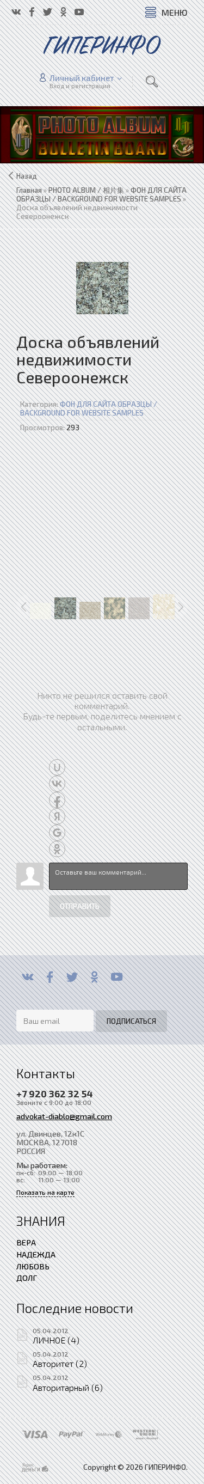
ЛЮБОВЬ (33, 1266)
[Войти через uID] (57, 767)
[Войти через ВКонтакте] (57, 783)
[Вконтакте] (27, 977)
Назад (26, 176)
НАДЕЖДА (35, 1254)
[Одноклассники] (94, 977)
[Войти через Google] (57, 833)
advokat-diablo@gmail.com (64, 1116)
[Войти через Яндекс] (57, 816)
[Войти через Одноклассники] (57, 849)
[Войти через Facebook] (57, 800)
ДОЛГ (26, 1278)
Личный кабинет (82, 78)
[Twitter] (72, 977)
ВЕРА (26, 1242)
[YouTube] (117, 977)
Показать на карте (45, 1192)
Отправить (80, 906)
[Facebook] (50, 977)
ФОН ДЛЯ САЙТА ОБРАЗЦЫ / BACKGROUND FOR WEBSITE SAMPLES (88, 408)
